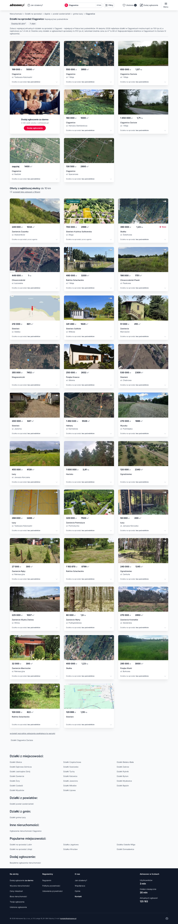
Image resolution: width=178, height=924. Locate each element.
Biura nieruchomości (18, 896)
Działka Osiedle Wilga (126, 844)
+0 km (98, 5)
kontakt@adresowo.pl (68, 918)
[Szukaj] (66, 5)
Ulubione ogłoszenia (18, 907)
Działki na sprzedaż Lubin (21, 844)
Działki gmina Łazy (18, 817)
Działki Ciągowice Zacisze (22, 740)
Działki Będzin (123, 785)
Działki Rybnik (123, 771)
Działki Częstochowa (72, 762)
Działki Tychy (69, 771)
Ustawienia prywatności (52, 891)
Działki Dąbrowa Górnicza (21, 767)
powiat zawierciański (61, 14)
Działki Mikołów (69, 785)
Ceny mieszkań (16, 891)
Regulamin (46, 880)
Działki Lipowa (69, 790)
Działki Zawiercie (17, 776)
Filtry (111, 5)
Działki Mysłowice (124, 781)
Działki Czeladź (16, 785)
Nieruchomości (16, 14)
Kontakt (78, 896)
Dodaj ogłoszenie (21, 880)
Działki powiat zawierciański (22, 804)
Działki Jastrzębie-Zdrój (20, 771)
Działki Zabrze (123, 767)
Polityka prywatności (51, 886)
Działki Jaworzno (70, 781)
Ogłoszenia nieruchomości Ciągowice (25, 831)
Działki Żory (15, 781)
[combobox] (81, 5)
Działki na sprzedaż (33, 14)
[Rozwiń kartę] (57, 82)
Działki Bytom (122, 776)
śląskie (47, 14)
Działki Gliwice (16, 762)
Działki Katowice (70, 776)
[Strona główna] (18, 5)
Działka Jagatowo (71, 844)
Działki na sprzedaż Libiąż (21, 849)
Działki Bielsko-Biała (125, 762)
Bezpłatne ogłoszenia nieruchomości (25, 863)
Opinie (77, 891)
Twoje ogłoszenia (17, 902)
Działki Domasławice (125, 849)
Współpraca (80, 886)
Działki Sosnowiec (71, 767)
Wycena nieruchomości (20, 886)
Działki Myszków (17, 790)
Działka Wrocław (70, 849)
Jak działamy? (37, 5)
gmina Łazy (78, 14)
